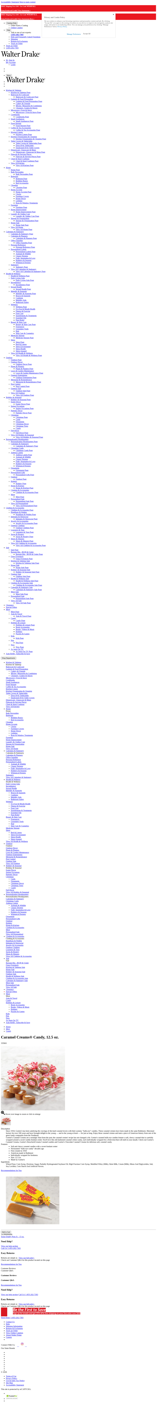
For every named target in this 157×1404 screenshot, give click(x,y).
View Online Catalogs (14, 1333)
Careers (9, 1337)
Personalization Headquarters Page (24, 442)
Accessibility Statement (10, 2)
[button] (86, 34)
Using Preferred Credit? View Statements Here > (17, 19)
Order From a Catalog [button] (19, 25)
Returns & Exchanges (19, 41)
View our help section (9, 1246)
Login (13, 65)
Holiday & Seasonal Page (21, 400)
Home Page (15, 170)
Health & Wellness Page (20, 276)
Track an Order (17, 43)
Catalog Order (12, 23)
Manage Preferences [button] (74, 34)
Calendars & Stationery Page (22, 234)
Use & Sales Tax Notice (15, 1381)
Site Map (9, 1383)
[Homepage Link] (20, 56)
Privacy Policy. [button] (62, 26)
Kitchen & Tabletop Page (20, 92)
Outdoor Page (16, 360)
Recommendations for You (11, 1170)
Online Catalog (17, 28)
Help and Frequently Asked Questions (25, 37)
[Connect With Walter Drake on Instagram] (21, 1346)
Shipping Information (14, 1326)
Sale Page (14, 550)
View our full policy (26, 1258)
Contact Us (10, 1322)
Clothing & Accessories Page (22, 510)
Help (8, 30)
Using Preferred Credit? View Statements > (16, 10)
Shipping (14, 39)
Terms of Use (11, 1376)
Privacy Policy (11, 1378)
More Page (15, 612)
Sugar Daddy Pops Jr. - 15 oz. (12, 1237)
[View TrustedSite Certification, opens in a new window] (12, 1399)
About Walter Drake (14, 1335)
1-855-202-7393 (17, 35)
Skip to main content (27, 2)
